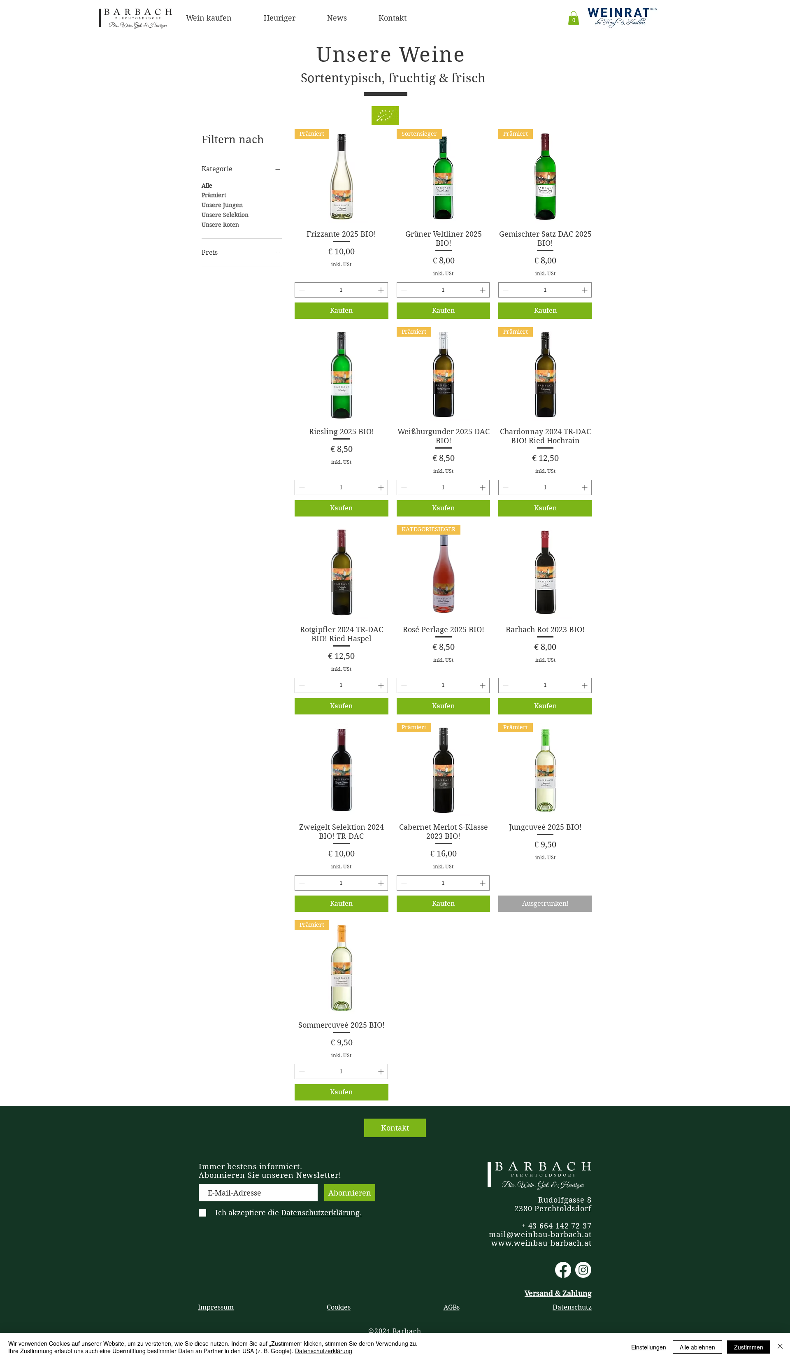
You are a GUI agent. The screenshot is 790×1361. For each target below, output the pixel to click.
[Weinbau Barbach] (563, 1270)
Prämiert (214, 195)
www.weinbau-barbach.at (541, 1243)
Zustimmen (748, 1347)
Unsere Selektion (225, 215)
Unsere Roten (220, 224)
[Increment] (381, 290)
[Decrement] (301, 290)
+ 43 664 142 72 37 (556, 1225)
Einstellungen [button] (648, 1347)
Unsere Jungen (222, 205)
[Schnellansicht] (341, 374)
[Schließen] (780, 1347)
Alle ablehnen (697, 1347)
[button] (573, 18)
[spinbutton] (341, 290)
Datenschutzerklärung (323, 1351)
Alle (207, 185)
